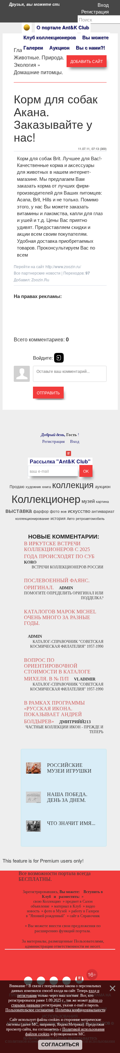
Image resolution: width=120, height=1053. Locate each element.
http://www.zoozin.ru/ (63, 266)
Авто (71, 518)
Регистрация (96, 11)
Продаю (17, 486)
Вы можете (95, 37)
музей (88, 500)
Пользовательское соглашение (29, 1010)
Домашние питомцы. (38, 72)
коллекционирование (32, 518)
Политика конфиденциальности (80, 1010)
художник (33, 486)
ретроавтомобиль (90, 518)
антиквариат (103, 511)
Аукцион (59, 47)
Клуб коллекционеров (49, 37)
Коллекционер (46, 498)
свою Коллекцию (47, 901)
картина (102, 501)
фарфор (41, 511)
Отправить (48, 392)
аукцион (102, 486)
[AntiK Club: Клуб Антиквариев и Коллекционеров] (27, 27)
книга (46, 486)
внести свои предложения (72, 925)
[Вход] (59, 358)
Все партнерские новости (37, 273)
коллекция (73, 484)
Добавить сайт (86, 61)
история (58, 518)
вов (64, 511)
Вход (104, 4)
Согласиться (60, 1044)
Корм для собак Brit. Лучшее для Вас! (58, 158)
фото (55, 511)
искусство (79, 510)
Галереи (33, 47)
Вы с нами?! (90, 47)
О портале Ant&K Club (62, 27)
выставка (18, 510)
